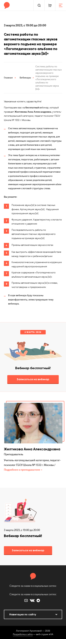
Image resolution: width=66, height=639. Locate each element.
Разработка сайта (23, 634)
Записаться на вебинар (33, 379)
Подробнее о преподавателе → (23, 470)
